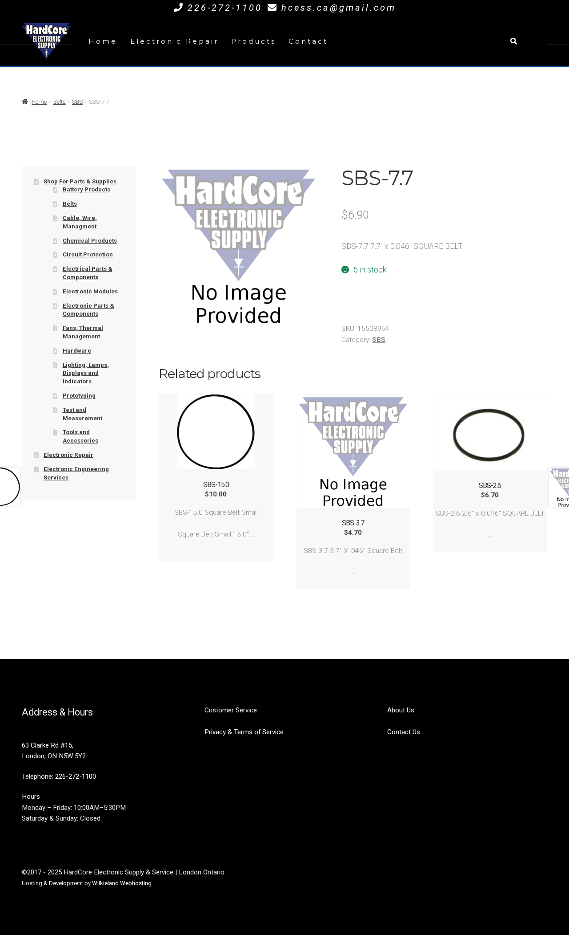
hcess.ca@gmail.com (338, 7)
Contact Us (403, 732)
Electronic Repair (174, 41)
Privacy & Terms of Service (244, 732)
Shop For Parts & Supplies (80, 181)
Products (253, 41)
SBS (77, 101)
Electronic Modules (90, 291)
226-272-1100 (225, 7)
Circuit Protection (88, 254)
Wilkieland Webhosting (122, 883)
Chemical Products (90, 240)
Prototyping (79, 395)
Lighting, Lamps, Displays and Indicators (86, 373)
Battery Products (86, 189)
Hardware (77, 350)
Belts (59, 101)
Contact (308, 41)
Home (102, 41)
